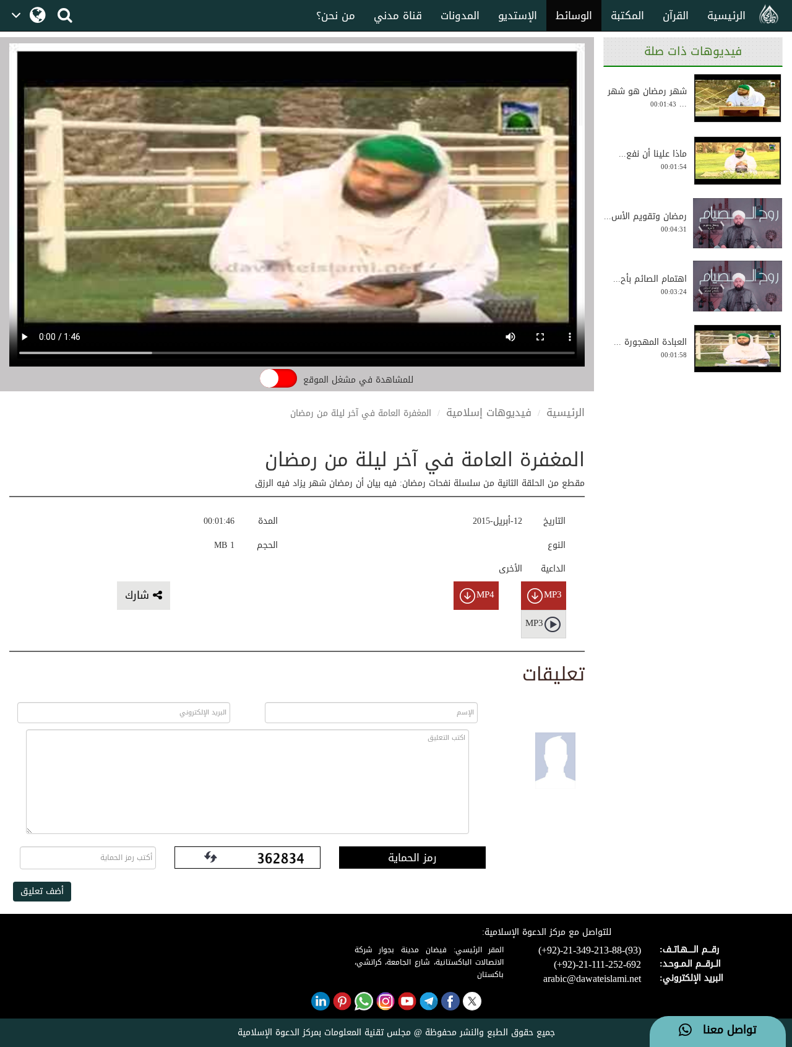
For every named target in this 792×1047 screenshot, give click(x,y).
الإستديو (517, 15)
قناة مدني (398, 15)
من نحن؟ (335, 15)
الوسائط (574, 15)
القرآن (676, 15)
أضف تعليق (42, 891)
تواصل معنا (724, 1030)
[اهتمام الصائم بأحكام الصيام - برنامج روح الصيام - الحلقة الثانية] (737, 286)
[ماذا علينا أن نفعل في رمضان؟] (737, 161)
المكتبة (627, 15)
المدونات (460, 15)
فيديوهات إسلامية (489, 412)
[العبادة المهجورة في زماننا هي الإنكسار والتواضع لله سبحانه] (737, 349)
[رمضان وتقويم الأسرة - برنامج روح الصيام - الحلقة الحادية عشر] (737, 223)
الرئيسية (726, 15)
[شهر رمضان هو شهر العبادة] (737, 98)
